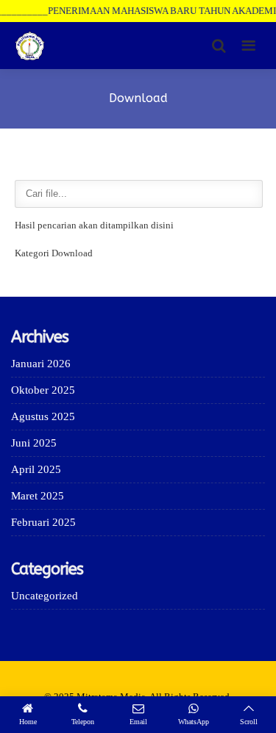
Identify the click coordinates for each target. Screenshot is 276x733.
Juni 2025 (34, 443)
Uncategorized (44, 596)
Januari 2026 (41, 363)
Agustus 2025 (43, 416)
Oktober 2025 (43, 390)
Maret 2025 (37, 496)
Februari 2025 (43, 522)
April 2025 (36, 469)
